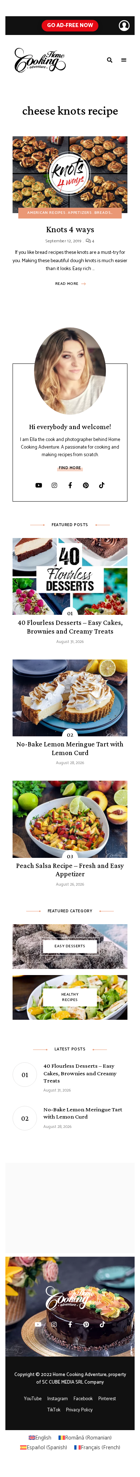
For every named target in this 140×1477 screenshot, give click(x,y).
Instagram (57, 1399)
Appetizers (80, 213)
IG (54, 485)
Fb (70, 485)
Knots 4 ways (70, 229)
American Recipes (46, 213)
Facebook (83, 1399)
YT (38, 485)
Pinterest (86, 485)
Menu (124, 60)
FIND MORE (70, 468)
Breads (102, 213)
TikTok (101, 485)
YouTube (33, 1399)
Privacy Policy (79, 1410)
